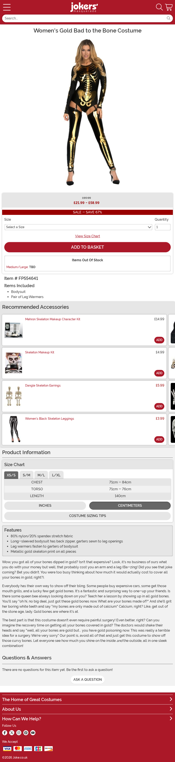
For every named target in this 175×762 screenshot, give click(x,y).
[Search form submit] (168, 18)
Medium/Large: (17, 267)
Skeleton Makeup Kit (39, 352)
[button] (169, 7)
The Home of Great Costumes (32, 699)
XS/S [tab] (11, 475)
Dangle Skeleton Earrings (43, 385)
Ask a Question (87, 680)
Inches (45, 506)
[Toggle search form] (159, 7)
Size (7, 219)
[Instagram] (18, 732)
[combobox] (83, 18)
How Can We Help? (21, 718)
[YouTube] (32, 732)
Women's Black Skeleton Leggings (49, 418)
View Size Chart (87, 236)
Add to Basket (87, 247)
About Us (11, 709)
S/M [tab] (26, 475)
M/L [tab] (41, 475)
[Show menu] (7, 7)
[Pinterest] (25, 732)
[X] (11, 732)
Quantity (162, 219)
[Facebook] (4, 732)
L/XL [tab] (56, 475)
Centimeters (130, 506)
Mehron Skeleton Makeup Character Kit (52, 319)
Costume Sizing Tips (87, 516)
